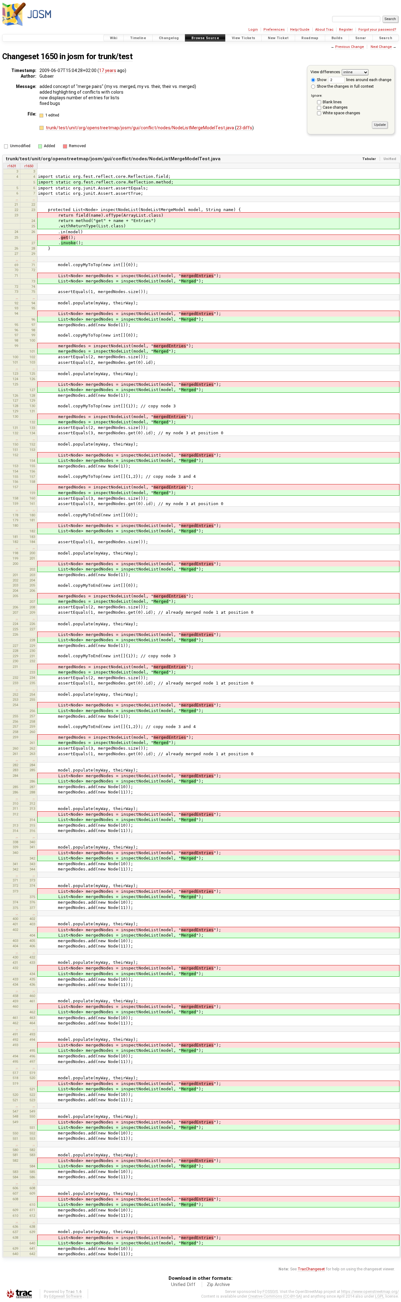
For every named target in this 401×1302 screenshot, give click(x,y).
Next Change (381, 47)
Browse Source (205, 38)
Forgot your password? (377, 30)
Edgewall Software (65, 1296)
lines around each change (368, 79)
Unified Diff (183, 1284)
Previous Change (349, 47)
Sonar (360, 38)
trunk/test (115, 56)
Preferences (274, 30)
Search (385, 38)
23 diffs (244, 127)
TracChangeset (311, 1269)
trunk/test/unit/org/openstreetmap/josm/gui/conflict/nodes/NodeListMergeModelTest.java (140, 127)
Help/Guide (300, 30)
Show (321, 79)
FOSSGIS (270, 1291)
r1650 (28, 166)
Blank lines (332, 102)
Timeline (138, 38)
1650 (49, 56)
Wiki (113, 38)
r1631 (12, 166)
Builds (336, 38)
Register (346, 30)
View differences (325, 72)
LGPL (379, 1296)
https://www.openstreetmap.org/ (370, 1291)
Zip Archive (218, 1284)
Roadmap (310, 38)
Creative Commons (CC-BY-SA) (275, 1296)
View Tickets (243, 38)
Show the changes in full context (345, 86)
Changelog (169, 38)
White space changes (341, 113)
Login (253, 30)
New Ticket (278, 38)
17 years (107, 70)
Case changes (335, 107)
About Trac (324, 30)
